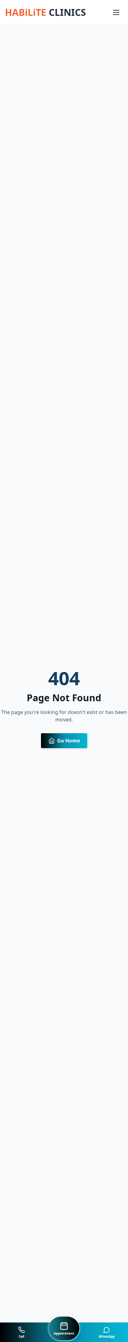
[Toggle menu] (116, 12)
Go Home (68, 740)
